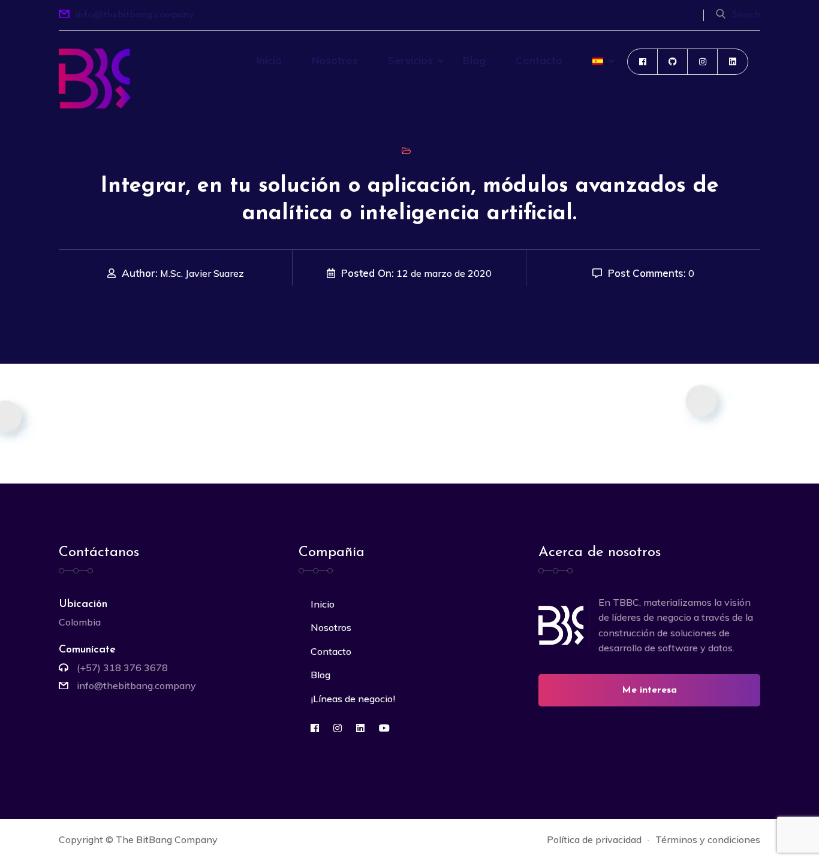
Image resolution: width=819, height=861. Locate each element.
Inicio (269, 60)
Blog (474, 60)
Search (745, 15)
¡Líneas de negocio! (353, 699)
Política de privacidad (594, 839)
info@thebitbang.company (135, 15)
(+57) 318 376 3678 (122, 667)
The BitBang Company (167, 839)
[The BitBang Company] (95, 77)
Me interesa (649, 690)
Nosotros (335, 60)
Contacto (539, 60)
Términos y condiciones (707, 839)
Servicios (410, 60)
